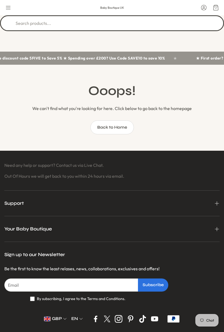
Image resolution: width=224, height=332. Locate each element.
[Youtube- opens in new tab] (154, 319)
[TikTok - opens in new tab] (142, 319)
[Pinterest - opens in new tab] (130, 319)
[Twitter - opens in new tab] (107, 319)
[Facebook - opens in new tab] (95, 319)
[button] (8, 7)
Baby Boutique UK (112, 8)
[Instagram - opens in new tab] (118, 319)
